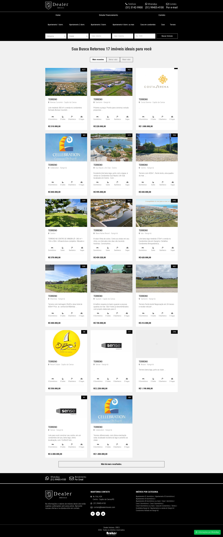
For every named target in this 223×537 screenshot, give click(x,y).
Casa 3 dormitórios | (156, 503)
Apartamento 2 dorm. (77, 25)
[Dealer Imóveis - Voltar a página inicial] (56, 5)
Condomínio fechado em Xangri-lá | (147, 510)
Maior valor (126, 59)
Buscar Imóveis (167, 36)
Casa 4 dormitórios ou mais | (145, 506)
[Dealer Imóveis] (66, 495)
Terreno (173, 25)
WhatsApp (58, 478)
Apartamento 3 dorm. (98, 25)
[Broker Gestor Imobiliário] (111, 533)
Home (58, 15)
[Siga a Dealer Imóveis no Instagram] (98, 514)
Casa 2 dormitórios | (142, 503)
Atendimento (80, 478)
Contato (162, 15)
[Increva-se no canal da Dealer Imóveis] (103, 514)
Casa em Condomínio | (163, 506)
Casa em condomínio (148, 25)
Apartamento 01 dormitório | (145, 496)
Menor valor (113, 59)
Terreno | (174, 506)
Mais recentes (98, 59)
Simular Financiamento (108, 15)
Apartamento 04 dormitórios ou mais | (148, 501)
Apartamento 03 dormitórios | (145, 499)
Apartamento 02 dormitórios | (165, 496)
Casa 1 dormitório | (168, 501)
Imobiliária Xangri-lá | (143, 508)
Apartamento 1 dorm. (55, 25)
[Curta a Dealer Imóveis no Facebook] (93, 514)
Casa (163, 25)
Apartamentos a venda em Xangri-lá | (162, 508)
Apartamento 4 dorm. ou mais (123, 25)
